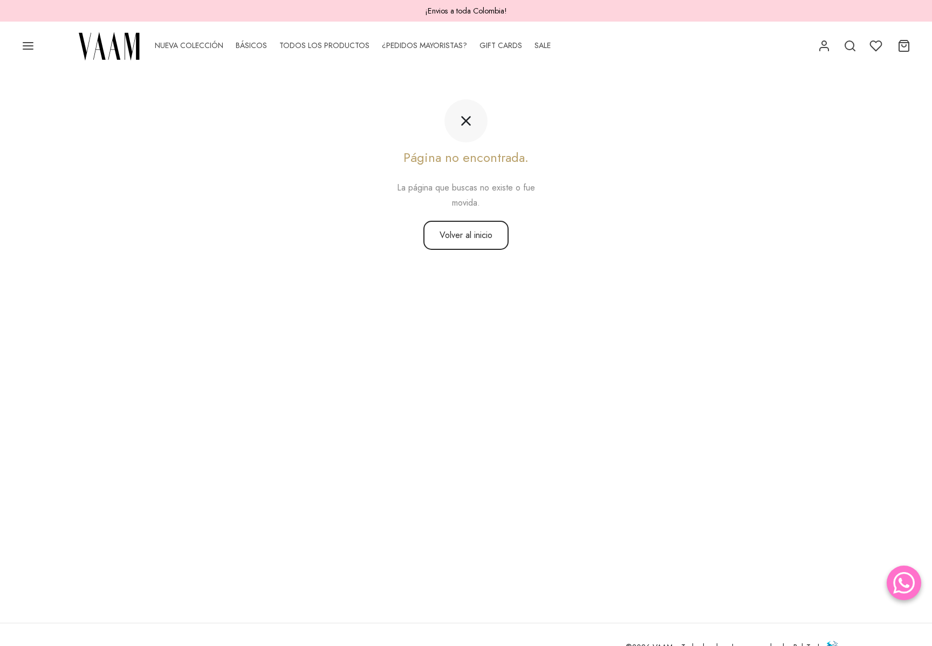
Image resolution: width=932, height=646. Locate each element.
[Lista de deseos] (877, 45)
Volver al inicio (466, 235)
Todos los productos (324, 45)
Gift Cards (500, 45)
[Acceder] (824, 45)
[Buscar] (850, 45)
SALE (542, 45)
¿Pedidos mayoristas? (424, 45)
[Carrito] (903, 45)
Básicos (251, 45)
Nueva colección (189, 45)
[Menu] (28, 46)
